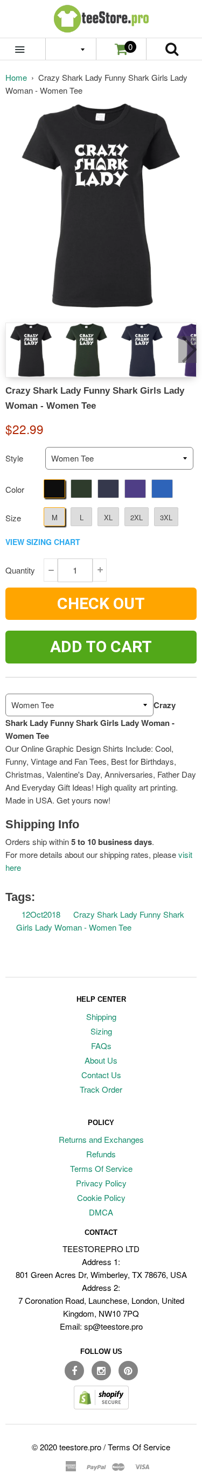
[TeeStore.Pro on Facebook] (74, 1370)
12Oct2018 (41, 914)
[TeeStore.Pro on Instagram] (101, 1370)
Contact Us (101, 1074)
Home (16, 77)
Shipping (101, 1016)
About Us (101, 1060)
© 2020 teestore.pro (66, 1446)
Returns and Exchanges (101, 1139)
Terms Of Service (101, 1168)
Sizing (101, 1031)
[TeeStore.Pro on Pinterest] (128, 1370)
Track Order (101, 1089)
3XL (166, 517)
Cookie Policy (101, 1197)
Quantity (20, 570)
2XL (136, 517)
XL (108, 517)
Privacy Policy (101, 1183)
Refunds (101, 1153)
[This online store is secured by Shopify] (101, 1406)
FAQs (101, 1045)
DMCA (101, 1212)
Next (187, 349)
